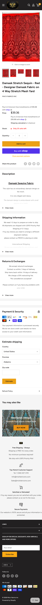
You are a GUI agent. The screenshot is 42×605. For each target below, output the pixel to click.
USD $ (5, 565)
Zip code (5, 368)
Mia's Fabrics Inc (9, 96)
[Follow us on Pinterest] (16, 575)
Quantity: (5, 136)
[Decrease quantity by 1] (13, 135)
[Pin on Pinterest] (29, 163)
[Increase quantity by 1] (25, 135)
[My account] (33, 5)
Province (5, 357)
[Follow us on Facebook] (3, 575)
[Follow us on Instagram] (12, 575)
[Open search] (29, 5)
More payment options (21, 156)
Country (5, 347)
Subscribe (10, 554)
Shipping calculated (18, 123)
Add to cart (21, 144)
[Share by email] (38, 163)
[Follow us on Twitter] (8, 575)
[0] (38, 5)
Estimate (9, 381)
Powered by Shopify (9, 600)
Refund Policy (7, 391)
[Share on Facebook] (25, 163)
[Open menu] (3, 5)
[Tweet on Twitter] (34, 163)
